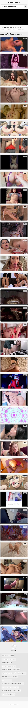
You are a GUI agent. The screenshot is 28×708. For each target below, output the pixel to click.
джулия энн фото (6, 680)
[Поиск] (25, 6)
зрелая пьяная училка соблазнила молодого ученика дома (13, 673)
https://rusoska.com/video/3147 (15, 29)
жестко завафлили (7, 662)
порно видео (14, 647)
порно (14, 645)
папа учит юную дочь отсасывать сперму (12, 683)
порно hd (14, 649)
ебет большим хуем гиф (8, 694)
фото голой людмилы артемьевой (11, 669)
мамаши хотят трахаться (8, 659)
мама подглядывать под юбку (9, 676)
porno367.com (14, 2)
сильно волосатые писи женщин (10, 687)
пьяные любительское (8, 656)
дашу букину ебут (6, 690)
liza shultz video (17, 690)
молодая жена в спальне (8, 666)
